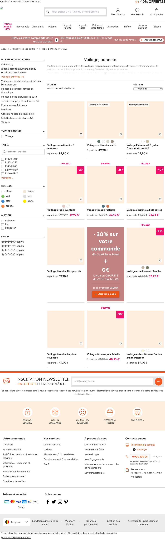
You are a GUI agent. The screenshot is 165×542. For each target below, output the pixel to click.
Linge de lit (37, 27)
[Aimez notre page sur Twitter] (53, 504)
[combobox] (75, 11)
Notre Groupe (91, 454)
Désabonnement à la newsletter (61, 459)
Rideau (5, 65)
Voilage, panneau (10, 77)
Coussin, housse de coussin (15, 114)
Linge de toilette (67, 26)
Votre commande (14, 439)
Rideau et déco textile (97, 26)
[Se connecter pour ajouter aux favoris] (81, 134)
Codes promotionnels (14, 476)
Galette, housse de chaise (15, 118)
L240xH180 (11, 170)
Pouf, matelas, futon (12, 105)
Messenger (142, 450)
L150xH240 (11, 163)
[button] (16, 522)
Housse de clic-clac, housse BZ (17, 97)
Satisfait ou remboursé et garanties (16, 465)
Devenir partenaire (94, 473)
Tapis (4, 122)
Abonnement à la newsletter (59, 454)
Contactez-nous (135, 439)
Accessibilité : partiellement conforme (143, 523)
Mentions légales (70, 523)
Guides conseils (52, 445)
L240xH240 (11, 173)
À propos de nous (95, 439)
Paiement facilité (12, 450)
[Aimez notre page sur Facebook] (47, 504)
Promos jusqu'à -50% (8, 27)
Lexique (48, 450)
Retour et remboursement (16, 472)
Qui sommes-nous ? (95, 445)
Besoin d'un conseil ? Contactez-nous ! (20, 2)
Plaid (4, 110)
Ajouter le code (107, 294)
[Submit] (48, 12)
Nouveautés (22, 27)
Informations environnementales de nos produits (101, 466)
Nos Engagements (94, 459)
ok (158, 381)
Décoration (112, 27)
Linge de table (82, 26)
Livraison (8, 445)
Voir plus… (7, 178)
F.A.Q (46, 464)
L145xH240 (11, 166)
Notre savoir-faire (94, 450)
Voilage (9, 136)
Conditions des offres (14, 481)
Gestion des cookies (113, 523)
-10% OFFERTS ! (152, 2)
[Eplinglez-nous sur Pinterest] (66, 504)
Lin (6, 224)
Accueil (5, 49)
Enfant (127, 27)
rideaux (112, 73)
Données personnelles (91, 523)
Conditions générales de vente (45, 523)
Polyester (10, 221)
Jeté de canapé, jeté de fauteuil (18, 101)
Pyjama (52, 27)
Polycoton (10, 228)
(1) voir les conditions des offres (16, 538)
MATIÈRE (6, 215)
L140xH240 (11, 159)
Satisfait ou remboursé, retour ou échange (20, 456)
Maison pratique (142, 26)
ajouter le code (153, 40)
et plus (20, 242)
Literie (157, 27)
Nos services (52, 439)
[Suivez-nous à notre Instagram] (60, 504)
